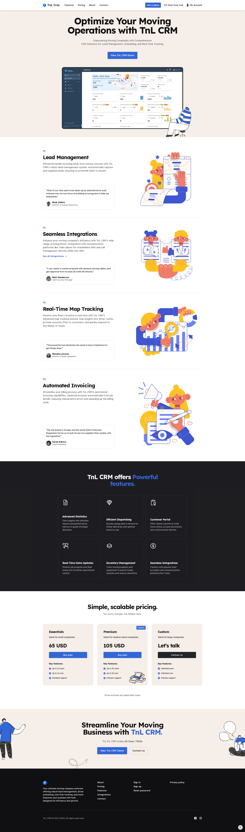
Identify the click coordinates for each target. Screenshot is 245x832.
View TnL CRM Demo (122, 55)
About (92, 5)
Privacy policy (177, 782)
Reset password (142, 790)
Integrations (104, 794)
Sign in (137, 782)
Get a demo (153, 5)
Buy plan (68, 655)
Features (69, 5)
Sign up (137, 786)
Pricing (81, 5)
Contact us (177, 655)
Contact (104, 5)
